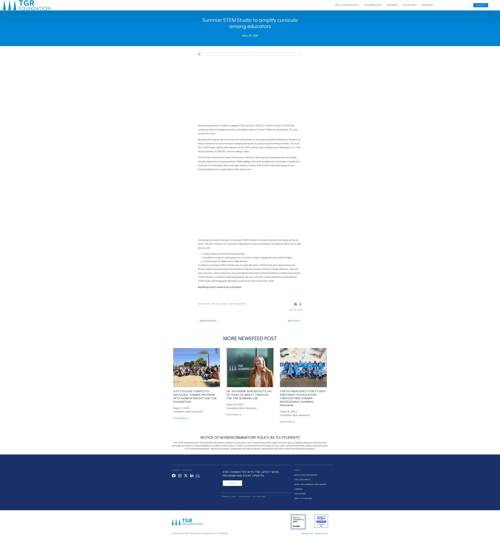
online (246, 151)
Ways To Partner (303, 498)
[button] (295, 304)
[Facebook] (174, 476)
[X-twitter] (186, 476)
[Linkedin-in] (192, 476)
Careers (298, 489)
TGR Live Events (302, 480)
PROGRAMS (392, 5)
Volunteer (300, 494)
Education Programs (305, 475)
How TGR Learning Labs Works (310, 484)
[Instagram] (180, 476)
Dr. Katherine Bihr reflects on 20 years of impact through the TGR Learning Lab (249, 395)
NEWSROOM (427, 5)
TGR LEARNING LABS (372, 5)
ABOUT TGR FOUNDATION (346, 5)
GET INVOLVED (409, 5)
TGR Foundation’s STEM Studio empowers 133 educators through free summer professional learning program (303, 398)
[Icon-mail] (198, 476)
